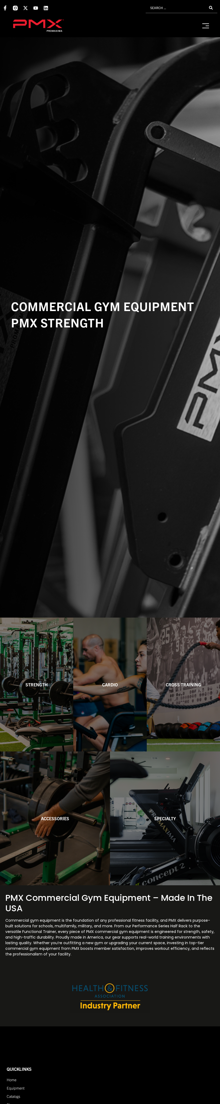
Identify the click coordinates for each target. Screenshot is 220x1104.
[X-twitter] (25, 8)
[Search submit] (211, 7)
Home (11, 1079)
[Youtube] (35, 8)
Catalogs (13, 1096)
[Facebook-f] (5, 8)
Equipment (15, 1088)
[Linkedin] (45, 8)
